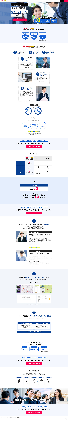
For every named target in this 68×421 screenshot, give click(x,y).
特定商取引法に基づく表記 (19, 419)
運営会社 (29, 419)
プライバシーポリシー (13, 419)
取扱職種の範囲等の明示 (25, 419)
